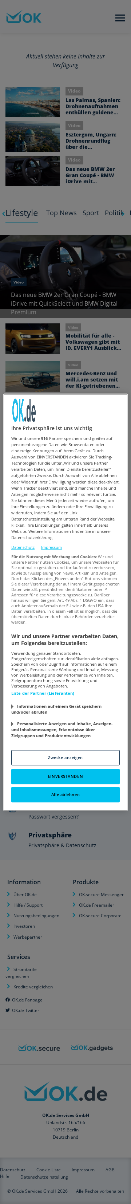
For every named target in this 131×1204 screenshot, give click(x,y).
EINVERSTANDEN (65, 776)
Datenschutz (23, 547)
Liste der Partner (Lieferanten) (43, 693)
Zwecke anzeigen (65, 757)
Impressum (51, 547)
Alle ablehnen (65, 794)
